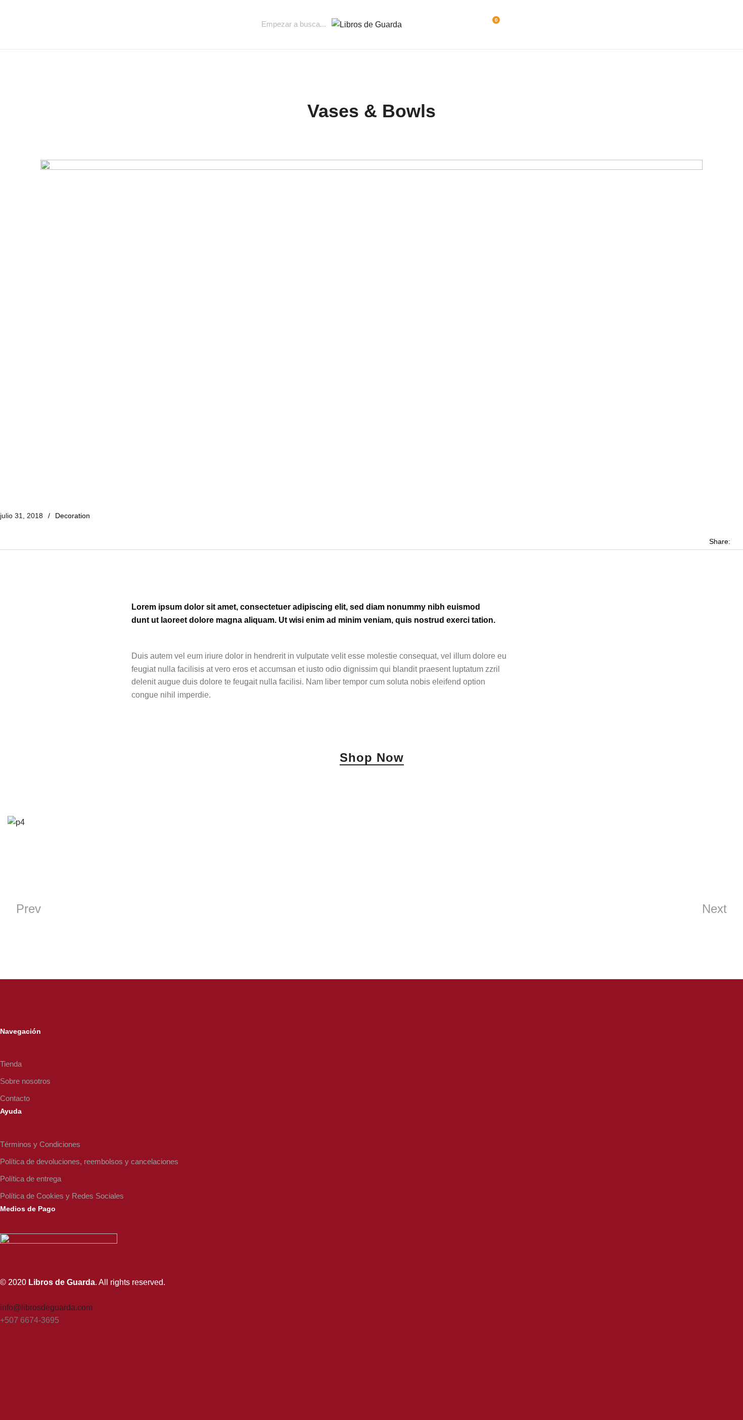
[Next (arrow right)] (725, 710)
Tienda (11, 1064)
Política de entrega (30, 1178)
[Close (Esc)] (710, 11)
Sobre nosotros (25, 1081)
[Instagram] (20, 1364)
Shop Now (372, 758)
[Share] (732, 11)
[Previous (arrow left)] (17, 710)
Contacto (15, 1098)
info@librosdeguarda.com (46, 1307)
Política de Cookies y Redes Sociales (62, 1196)
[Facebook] (3, 1364)
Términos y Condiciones (40, 1144)
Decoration (72, 516)
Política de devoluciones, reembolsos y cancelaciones (89, 1161)
